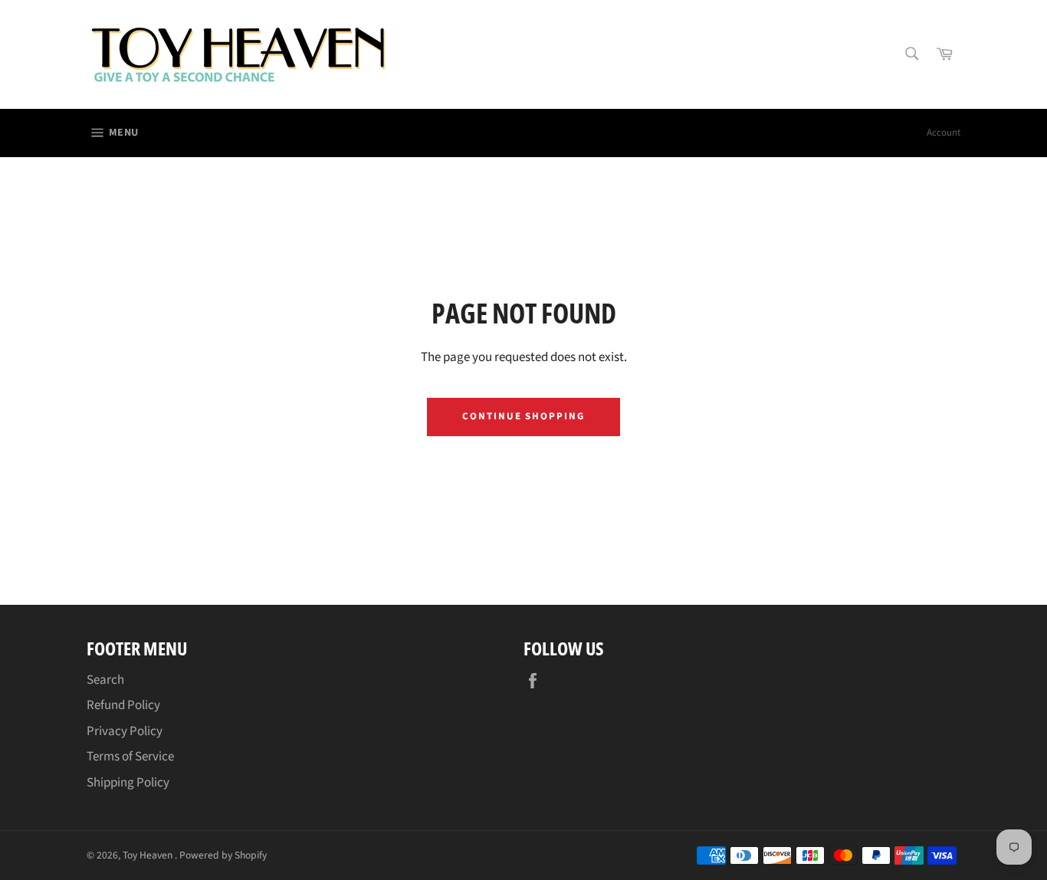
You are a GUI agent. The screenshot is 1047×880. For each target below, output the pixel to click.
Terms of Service (130, 756)
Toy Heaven (149, 855)
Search (105, 680)
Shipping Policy (128, 782)
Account (943, 133)
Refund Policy (123, 705)
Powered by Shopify (223, 855)
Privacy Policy (124, 731)
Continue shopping (523, 416)
